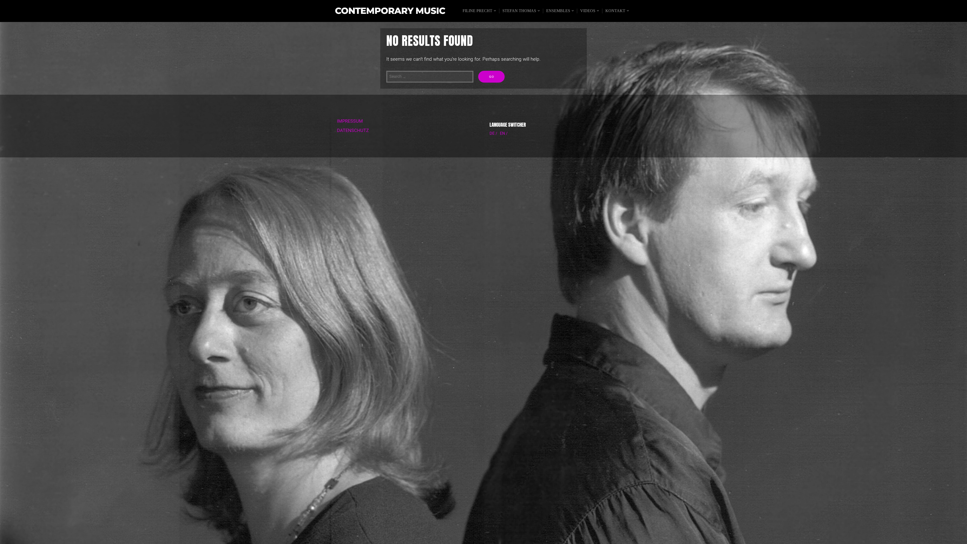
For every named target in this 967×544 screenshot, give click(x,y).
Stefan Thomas (519, 11)
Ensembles (558, 11)
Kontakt (615, 11)
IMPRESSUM (350, 121)
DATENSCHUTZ (353, 130)
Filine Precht (477, 11)
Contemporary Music (390, 11)
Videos (587, 11)
